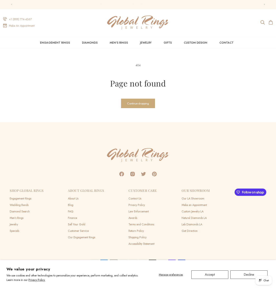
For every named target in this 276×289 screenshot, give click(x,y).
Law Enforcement (139, 211)
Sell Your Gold (76, 224)
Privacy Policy (137, 205)
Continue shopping (138, 103)
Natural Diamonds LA (194, 218)
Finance (72, 218)
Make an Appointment (194, 205)
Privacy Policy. (36, 280)
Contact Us (135, 198)
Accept (210, 274)
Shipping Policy (137, 237)
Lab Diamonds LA (192, 224)
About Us (73, 198)
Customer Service (78, 231)
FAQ (70, 211)
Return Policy (136, 231)
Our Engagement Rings (81, 237)
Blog (70, 205)
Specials (14, 231)
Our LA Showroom (193, 198)
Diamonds (90, 43)
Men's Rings (119, 43)
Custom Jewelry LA (192, 211)
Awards (133, 218)
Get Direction (190, 231)
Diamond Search (20, 211)
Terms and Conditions (141, 224)
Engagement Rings (55, 43)
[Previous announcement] (11, 4)
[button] (262, 22)
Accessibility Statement (141, 244)
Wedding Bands (19, 205)
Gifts (168, 43)
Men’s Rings (16, 218)
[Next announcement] (264, 4)
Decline (249, 274)
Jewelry (146, 43)
